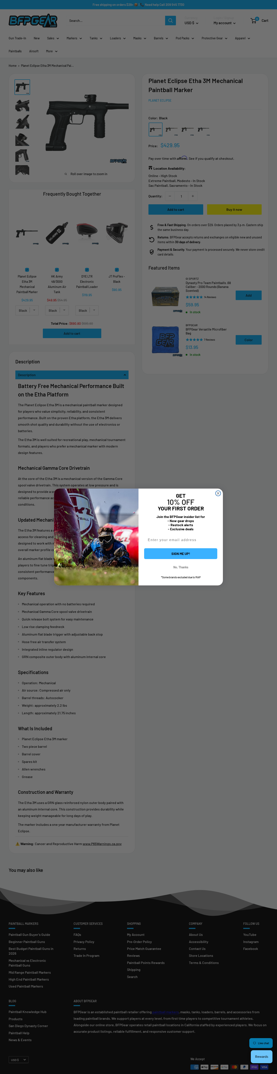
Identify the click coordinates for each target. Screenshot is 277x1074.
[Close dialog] (218, 493)
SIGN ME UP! (180, 553)
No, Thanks (180, 567)
